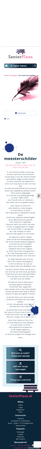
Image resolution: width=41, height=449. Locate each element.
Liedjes (20, 434)
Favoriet (21, 113)
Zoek (20, 412)
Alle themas (20, 439)
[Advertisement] (20, 24)
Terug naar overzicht (20, 380)
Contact (13, 445)
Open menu (20, 65)
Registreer (20, 410)
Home (6, 75)
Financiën (20, 437)
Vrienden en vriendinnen (20, 421)
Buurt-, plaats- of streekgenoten (20, 423)
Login (20, 407)
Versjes (14, 75)
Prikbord (20, 419)
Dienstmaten (21, 426)
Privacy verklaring (24, 445)
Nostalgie (20, 432)
